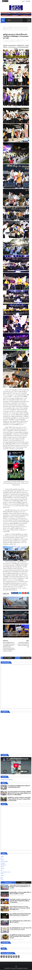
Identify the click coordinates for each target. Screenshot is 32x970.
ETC (2, 945)
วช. (21, 27)
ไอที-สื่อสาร (3, 865)
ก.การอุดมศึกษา (9, 27)
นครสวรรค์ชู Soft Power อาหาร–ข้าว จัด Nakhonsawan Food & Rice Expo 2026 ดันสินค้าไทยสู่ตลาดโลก (20, 908)
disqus (22, 657)
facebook (28, 657)
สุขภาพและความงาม (5, 872)
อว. (9, 28)
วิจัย (24, 27)
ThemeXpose (13, 968)
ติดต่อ (2, 879)
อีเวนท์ (2, 859)
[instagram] (29, 1)
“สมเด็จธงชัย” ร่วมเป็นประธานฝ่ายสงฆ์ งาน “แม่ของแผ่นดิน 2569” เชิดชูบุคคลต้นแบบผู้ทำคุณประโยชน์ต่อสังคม (16, 634)
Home (4, 27)
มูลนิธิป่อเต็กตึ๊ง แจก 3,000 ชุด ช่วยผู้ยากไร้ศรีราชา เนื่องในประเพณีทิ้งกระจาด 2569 (16, 620)
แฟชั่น (2, 873)
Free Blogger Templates (22, 968)
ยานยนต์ (3, 863)
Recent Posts (8, 882)
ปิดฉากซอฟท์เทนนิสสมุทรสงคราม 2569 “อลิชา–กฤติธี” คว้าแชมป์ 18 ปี (20, 921)
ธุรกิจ (2, 858)
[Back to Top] (16, 966)
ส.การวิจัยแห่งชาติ (11, 41)
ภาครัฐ (19, 27)
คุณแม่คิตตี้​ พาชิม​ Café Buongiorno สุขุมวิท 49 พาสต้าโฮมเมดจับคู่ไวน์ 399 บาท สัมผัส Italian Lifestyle (20, 936)
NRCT (12, 28)
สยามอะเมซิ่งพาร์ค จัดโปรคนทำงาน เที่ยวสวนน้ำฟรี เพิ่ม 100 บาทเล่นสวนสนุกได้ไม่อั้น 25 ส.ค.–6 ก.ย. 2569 (16, 606)
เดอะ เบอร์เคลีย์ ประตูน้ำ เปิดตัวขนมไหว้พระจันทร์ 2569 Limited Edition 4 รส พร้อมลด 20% (20, 914)
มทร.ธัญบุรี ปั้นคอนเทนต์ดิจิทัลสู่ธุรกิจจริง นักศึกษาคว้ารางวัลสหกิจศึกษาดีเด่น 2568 (18, 786)
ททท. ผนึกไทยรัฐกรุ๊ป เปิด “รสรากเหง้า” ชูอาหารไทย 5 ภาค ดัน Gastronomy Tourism (20, 928)
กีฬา (2, 870)
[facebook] (25, 1)
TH (14, 28)
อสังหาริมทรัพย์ (4, 861)
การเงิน (2, 868)
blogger (17, 657)
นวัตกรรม (15, 27)
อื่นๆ (2, 877)
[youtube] (23, 1)
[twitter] (27, 1)
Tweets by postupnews (7, 779)
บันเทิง (2, 866)
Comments (23, 882)
